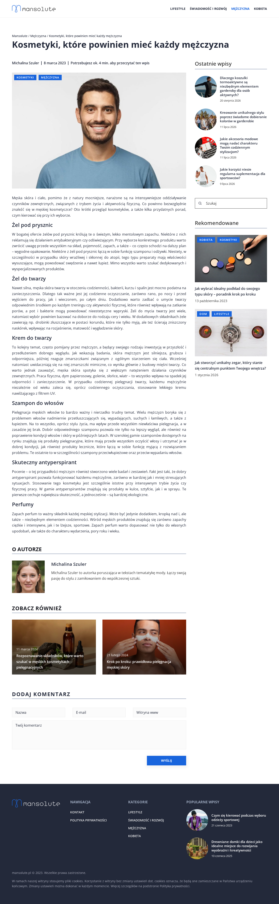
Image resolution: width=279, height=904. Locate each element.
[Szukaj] (200, 203)
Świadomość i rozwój (208, 9)
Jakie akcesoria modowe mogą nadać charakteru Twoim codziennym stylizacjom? (239, 145)
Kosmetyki (25, 77)
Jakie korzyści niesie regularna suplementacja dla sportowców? (242, 173)
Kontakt (77, 812)
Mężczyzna (240, 9)
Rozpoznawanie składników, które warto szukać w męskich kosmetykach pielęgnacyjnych (49, 661)
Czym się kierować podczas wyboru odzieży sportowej (238, 817)
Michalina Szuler (25, 63)
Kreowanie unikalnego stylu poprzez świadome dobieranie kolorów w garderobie (243, 116)
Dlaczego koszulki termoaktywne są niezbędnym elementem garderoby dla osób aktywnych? (239, 86)
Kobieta (260, 9)
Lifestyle (177, 9)
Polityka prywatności (88, 820)
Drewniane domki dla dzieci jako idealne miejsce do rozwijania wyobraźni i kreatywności (236, 846)
